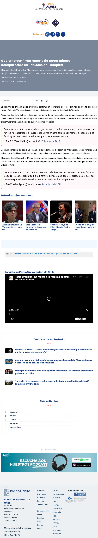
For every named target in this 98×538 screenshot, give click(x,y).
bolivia (18, 254)
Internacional (15, 427)
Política (13, 416)
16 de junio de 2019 (50, 141)
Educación (57, 509)
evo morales (31, 254)
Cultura (13, 419)
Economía (57, 512)
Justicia (56, 523)
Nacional (6, 101)
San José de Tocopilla (67, 254)
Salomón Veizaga (50, 254)
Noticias (40, 490)
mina (40, 254)
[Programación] (52, 34)
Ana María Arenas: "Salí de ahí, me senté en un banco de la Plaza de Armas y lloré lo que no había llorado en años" (53, 361)
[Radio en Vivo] (47, 34)
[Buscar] (58, 34)
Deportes (14, 423)
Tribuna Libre (42, 504)
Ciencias (56, 501)
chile (24, 254)
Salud (55, 526)
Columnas (41, 494)
